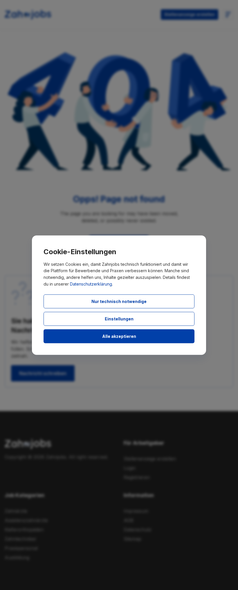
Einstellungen (119, 318)
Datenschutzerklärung (91, 283)
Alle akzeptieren (119, 335)
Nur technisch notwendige (119, 301)
